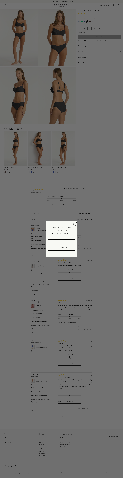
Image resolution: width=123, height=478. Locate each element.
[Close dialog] (75, 223)
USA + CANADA (61, 238)
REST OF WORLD (61, 252)
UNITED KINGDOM (61, 247)
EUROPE (61, 242)
